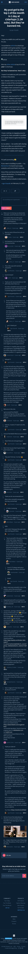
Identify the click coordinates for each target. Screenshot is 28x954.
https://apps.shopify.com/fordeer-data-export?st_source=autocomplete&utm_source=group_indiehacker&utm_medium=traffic (15, 644)
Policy (15, 948)
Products (21, 898)
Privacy (23, 946)
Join (6, 908)
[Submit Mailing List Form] (24, 876)
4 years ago (15, 228)
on (17, 183)
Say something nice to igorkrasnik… (12, 199)
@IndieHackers (8, 938)
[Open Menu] (2, 2)
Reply (21, 228)
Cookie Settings (9, 948)
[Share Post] (15, 191)
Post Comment (6, 208)
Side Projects (20, 905)
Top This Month (7, 905)
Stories (14, 924)
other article (11, 64)
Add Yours (20, 910)
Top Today (7, 901)
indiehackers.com (18, 730)
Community (7, 898)
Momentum (5, 166)
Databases (14, 917)
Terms (18, 946)
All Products (21, 901)
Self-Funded (21, 908)
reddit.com (9, 732)
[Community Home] (14, 2)
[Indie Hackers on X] (20, 948)
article (13, 46)
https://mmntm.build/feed (18, 810)
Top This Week (7, 903)
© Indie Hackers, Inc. (7, 946)
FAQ (15, 946)
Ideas (14, 919)
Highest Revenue (20, 903)
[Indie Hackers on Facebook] (19, 948)
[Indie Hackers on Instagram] (22, 948)
